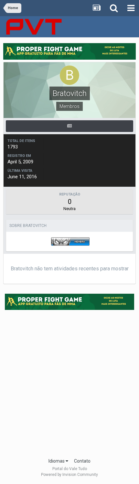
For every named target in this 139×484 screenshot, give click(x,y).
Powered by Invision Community (69, 474)
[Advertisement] (69, 382)
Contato (82, 461)
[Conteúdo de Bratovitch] (69, 126)
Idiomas (57, 461)
